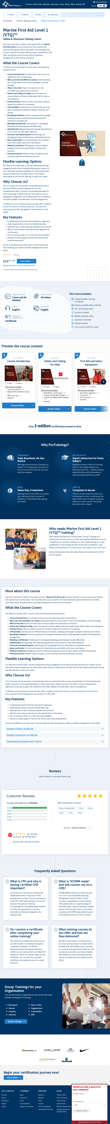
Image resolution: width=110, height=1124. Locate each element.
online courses (82, 909)
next (103, 382)
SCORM (85, 898)
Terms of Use (61, 1101)
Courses (28, 4)
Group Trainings (15, 1021)
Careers (41, 1103)
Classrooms (54, 15)
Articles (79, 4)
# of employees (78, 1101)
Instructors (55, 4)
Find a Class (37, 4)
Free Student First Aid (45, 1109)
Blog (73, 4)
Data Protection (62, 1098)
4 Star (9, 811)
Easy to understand (66, 808)
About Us (41, 1095)
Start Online (25, 261)
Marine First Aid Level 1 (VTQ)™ (53, 21)
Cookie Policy (61, 1103)
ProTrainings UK (11, 186)
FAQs (39, 15)
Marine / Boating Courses (26, 21)
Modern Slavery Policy (64, 1106)
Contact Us (23, 1098)
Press (40, 1101)
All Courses (7, 21)
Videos (11, 15)
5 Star (9, 808)
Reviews (26, 15)
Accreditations (25, 1103)
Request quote (81, 1111)
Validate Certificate (26, 1106)
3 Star (9, 814)
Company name (78, 1093)
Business (46, 4)
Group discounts (9, 265)
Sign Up (93, 6)
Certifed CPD (39, 901)
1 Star (9, 820)
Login (100, 6)
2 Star (9, 817)
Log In (4, 1106)
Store (62, 4)
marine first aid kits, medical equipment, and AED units (25, 206)
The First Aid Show (44, 1106)
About (67, 4)
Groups (4, 1098)
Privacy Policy (61, 1095)
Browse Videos (17, 405)
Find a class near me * (27, 265)
